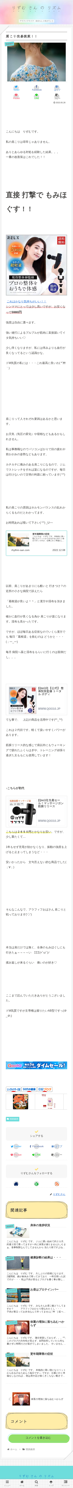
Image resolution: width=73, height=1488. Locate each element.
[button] (65, 766)
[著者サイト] (16, 1183)
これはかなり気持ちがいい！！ (26, 301)
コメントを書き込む (38, 1437)
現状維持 (14, 1119)
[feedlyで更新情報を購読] (36, 1183)
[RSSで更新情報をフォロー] (57, 1183)
